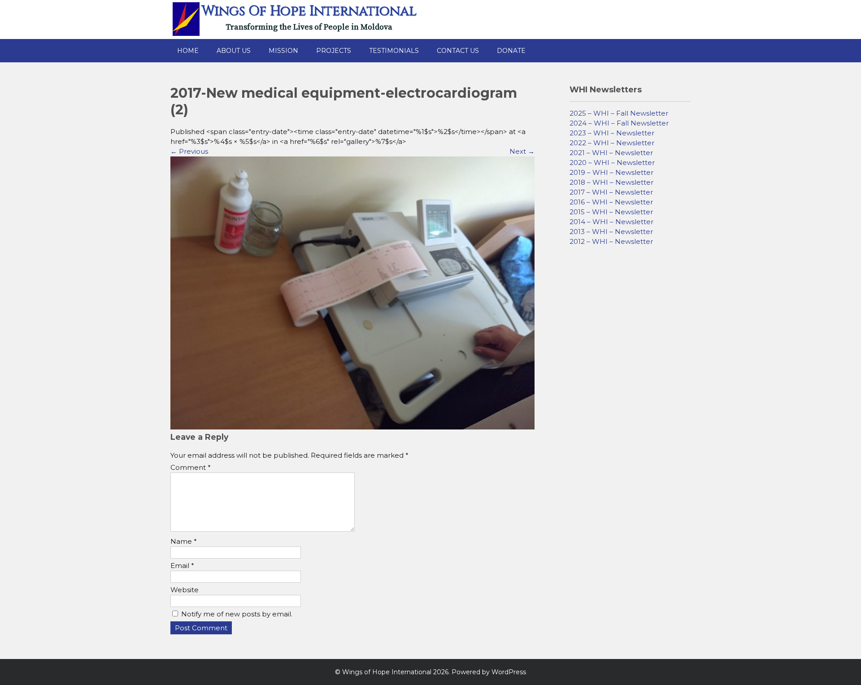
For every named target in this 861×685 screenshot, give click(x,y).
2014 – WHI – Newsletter (611, 221)
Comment (190, 467)
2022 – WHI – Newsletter (612, 143)
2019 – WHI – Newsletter (611, 172)
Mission (283, 51)
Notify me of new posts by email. (236, 614)
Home (188, 51)
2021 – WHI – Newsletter (611, 152)
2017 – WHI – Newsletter (611, 192)
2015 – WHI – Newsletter (611, 212)
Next (522, 151)
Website (184, 589)
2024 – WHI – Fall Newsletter (619, 123)
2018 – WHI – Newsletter (611, 182)
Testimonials (394, 51)
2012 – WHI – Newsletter (611, 241)
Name (183, 541)
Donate (511, 51)
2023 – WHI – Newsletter (612, 133)
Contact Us (458, 51)
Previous (189, 151)
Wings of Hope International (309, 11)
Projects (333, 51)
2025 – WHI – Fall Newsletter (619, 113)
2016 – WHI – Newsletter (611, 202)
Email (182, 565)
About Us (234, 51)
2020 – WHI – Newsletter (612, 162)
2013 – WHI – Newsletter (611, 231)
